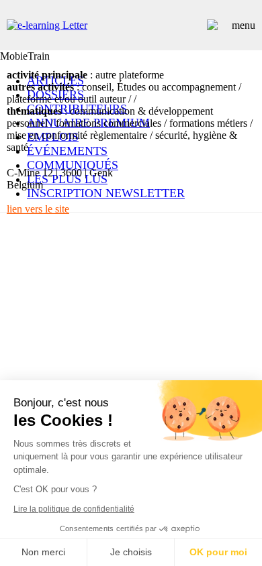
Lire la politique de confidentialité (73, 509)
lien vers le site (38, 209)
